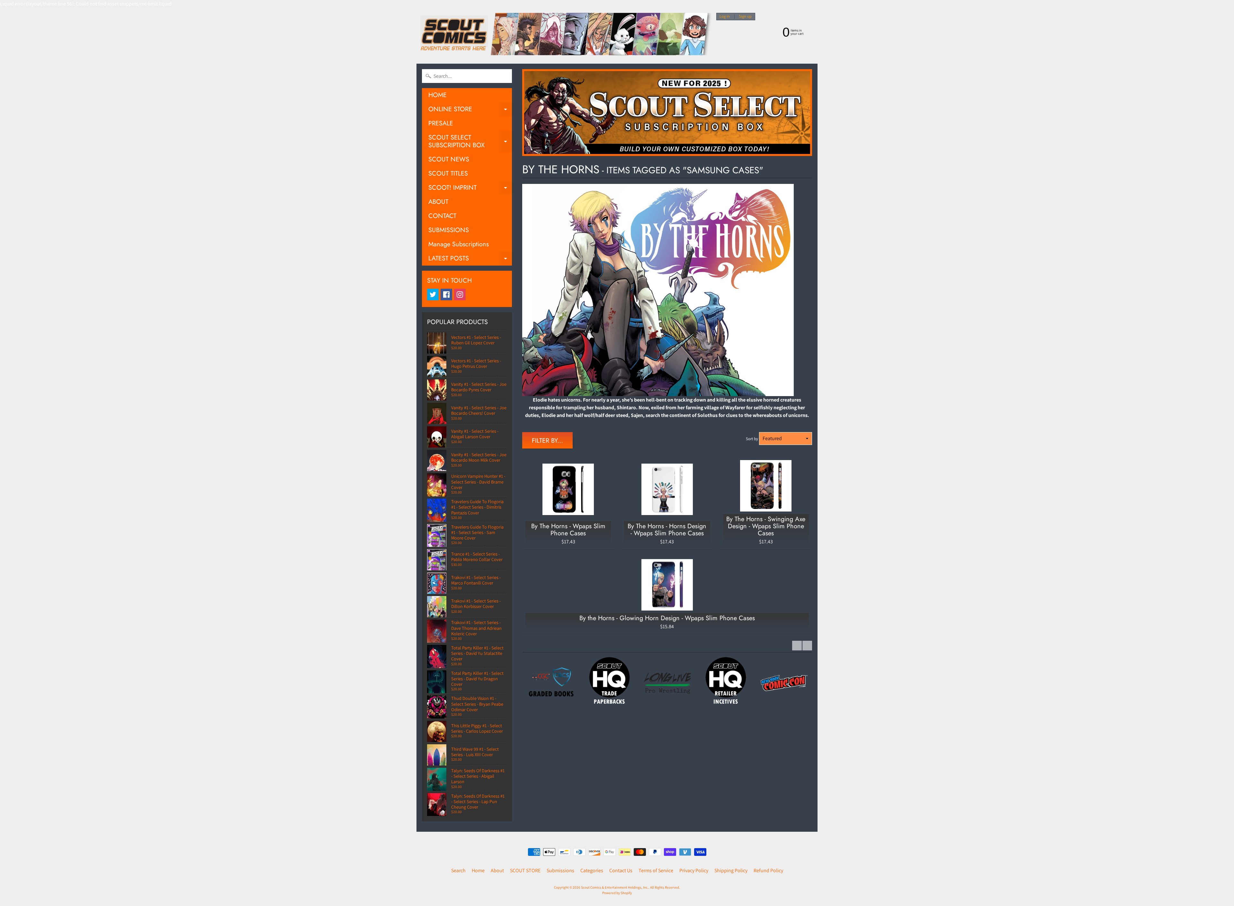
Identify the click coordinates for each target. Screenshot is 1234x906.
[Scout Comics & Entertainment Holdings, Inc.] (563, 36)
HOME (437, 95)
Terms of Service (656, 870)
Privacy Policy (693, 870)
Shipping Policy (730, 870)
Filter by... (547, 440)
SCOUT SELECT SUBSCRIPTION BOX (470, 142)
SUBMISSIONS (448, 230)
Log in (725, 16)
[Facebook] (446, 294)
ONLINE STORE (470, 110)
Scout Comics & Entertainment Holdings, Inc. (614, 887)
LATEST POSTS (470, 260)
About (497, 870)
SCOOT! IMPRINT (470, 189)
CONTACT (442, 216)
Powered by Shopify (617, 893)
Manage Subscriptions (458, 244)
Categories (591, 870)
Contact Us (620, 870)
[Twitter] (433, 294)
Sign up (745, 16)
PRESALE (440, 123)
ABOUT (438, 201)
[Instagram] (460, 294)
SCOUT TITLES (448, 173)
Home (478, 870)
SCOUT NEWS (448, 159)
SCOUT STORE (525, 870)
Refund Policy (768, 870)
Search (458, 870)
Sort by (752, 438)
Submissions (560, 870)
